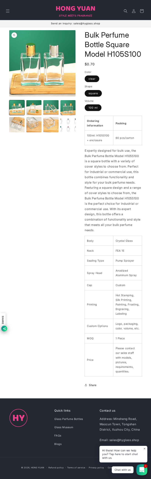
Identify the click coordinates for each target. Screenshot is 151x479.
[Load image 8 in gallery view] (68, 124)
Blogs (58, 443)
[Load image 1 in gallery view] (16, 107)
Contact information (119, 467)
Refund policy (56, 467)
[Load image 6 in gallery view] (34, 124)
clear (92, 78)
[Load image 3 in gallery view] (51, 107)
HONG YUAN (37, 467)
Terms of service (76, 467)
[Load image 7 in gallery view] (51, 124)
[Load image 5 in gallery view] (16, 124)
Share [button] (92, 385)
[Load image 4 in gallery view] (68, 107)
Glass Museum (63, 427)
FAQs (57, 435)
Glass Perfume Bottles (68, 418)
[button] (8, 11)
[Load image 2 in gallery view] (34, 107)
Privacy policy (96, 467)
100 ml (93, 107)
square (93, 93)
